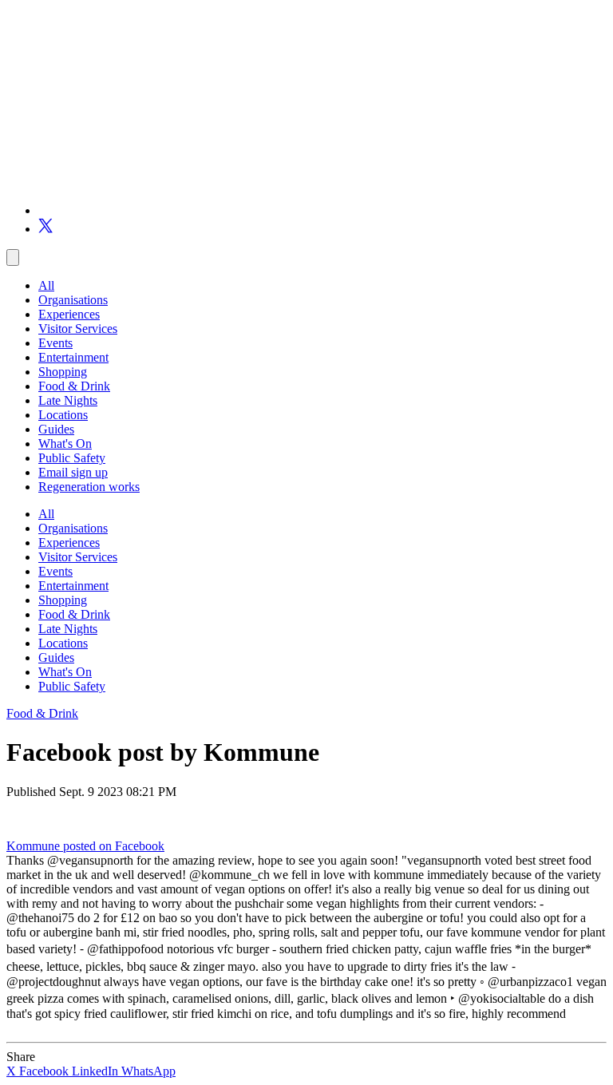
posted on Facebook (113, 846)
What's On (65, 443)
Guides (56, 429)
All (46, 285)
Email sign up (73, 472)
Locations (63, 415)
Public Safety (71, 458)
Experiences (69, 314)
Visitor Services (77, 328)
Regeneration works (89, 486)
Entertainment (73, 357)
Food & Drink (74, 386)
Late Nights (67, 400)
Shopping (62, 371)
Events (55, 343)
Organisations (73, 300)
